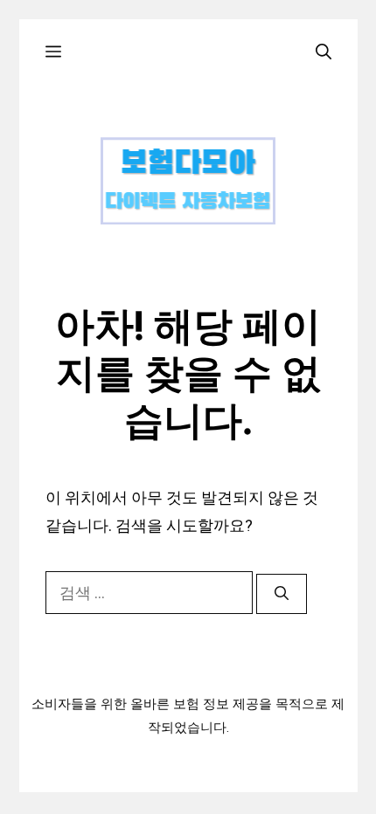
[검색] (281, 594)
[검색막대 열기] (323, 52)
